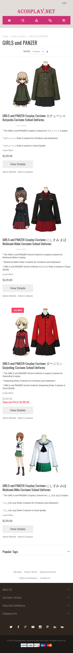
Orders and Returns (28, 578)
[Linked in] (55, 626)
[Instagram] (40, 626)
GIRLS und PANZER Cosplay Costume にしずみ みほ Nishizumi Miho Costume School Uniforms (34, 487)
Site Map (17, 572)
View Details (17, 164)
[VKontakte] (62, 626)
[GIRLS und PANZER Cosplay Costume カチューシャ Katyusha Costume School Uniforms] (37, 85)
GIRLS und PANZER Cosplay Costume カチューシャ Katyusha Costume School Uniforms (34, 117)
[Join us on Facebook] (18, 626)
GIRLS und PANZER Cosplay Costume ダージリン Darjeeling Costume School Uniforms (32, 365)
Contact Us (45, 578)
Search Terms (30, 572)
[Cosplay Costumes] (36, 11)
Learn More (8, 150)
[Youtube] (33, 626)
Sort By (26, 51)
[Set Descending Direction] (47, 51)
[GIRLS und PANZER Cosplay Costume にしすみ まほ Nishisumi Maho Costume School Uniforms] (37, 209)
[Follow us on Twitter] (11, 626)
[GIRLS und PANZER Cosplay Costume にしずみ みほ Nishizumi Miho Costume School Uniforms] (37, 455)
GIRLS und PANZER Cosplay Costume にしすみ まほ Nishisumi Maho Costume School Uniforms (34, 241)
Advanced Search (48, 572)
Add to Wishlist (9, 172)
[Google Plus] (26, 626)
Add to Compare (25, 172)
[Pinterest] (47, 626)
